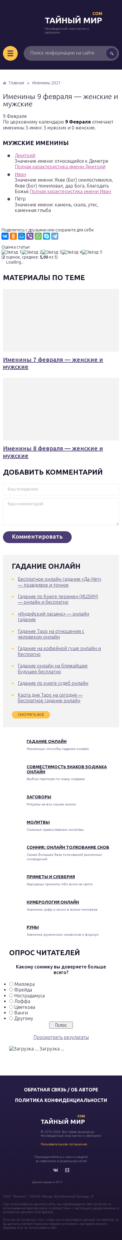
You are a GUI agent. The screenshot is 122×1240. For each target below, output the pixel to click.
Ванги (21, 1012)
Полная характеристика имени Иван (70, 191)
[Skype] (46, 236)
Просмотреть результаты (61, 1037)
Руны (33, 927)
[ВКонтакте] (5, 236)
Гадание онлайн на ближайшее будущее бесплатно (53, 668)
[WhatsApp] (38, 236)
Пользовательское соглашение (64, 1144)
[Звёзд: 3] (52, 252)
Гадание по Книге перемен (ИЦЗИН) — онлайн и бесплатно (58, 599)
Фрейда (23, 989)
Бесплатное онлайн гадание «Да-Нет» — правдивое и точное (59, 581)
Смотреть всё (31, 714)
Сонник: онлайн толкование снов (68, 847)
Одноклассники (67, 1170)
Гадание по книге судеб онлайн (53, 683)
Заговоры (39, 797)
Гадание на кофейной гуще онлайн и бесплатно (59, 651)
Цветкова (24, 1007)
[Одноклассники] (13, 236)
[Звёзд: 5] (92, 252)
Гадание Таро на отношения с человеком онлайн (51, 634)
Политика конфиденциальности (61, 1100)
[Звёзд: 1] (11, 252)
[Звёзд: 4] (72, 252)
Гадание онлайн (47, 741)
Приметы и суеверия (51, 876)
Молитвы (38, 822)
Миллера (24, 984)
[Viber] (29, 236)
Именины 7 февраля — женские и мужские (53, 363)
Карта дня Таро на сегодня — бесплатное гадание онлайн (50, 697)
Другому (23, 1018)
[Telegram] (54, 236)
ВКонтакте (55, 1170)
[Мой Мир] (21, 236)
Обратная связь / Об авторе (61, 1089)
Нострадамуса (29, 995)
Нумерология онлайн (53, 902)
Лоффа (22, 1001)
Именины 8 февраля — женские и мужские (53, 452)
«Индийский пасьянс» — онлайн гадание (53, 616)
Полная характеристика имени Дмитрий (60, 166)
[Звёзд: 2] (32, 252)
